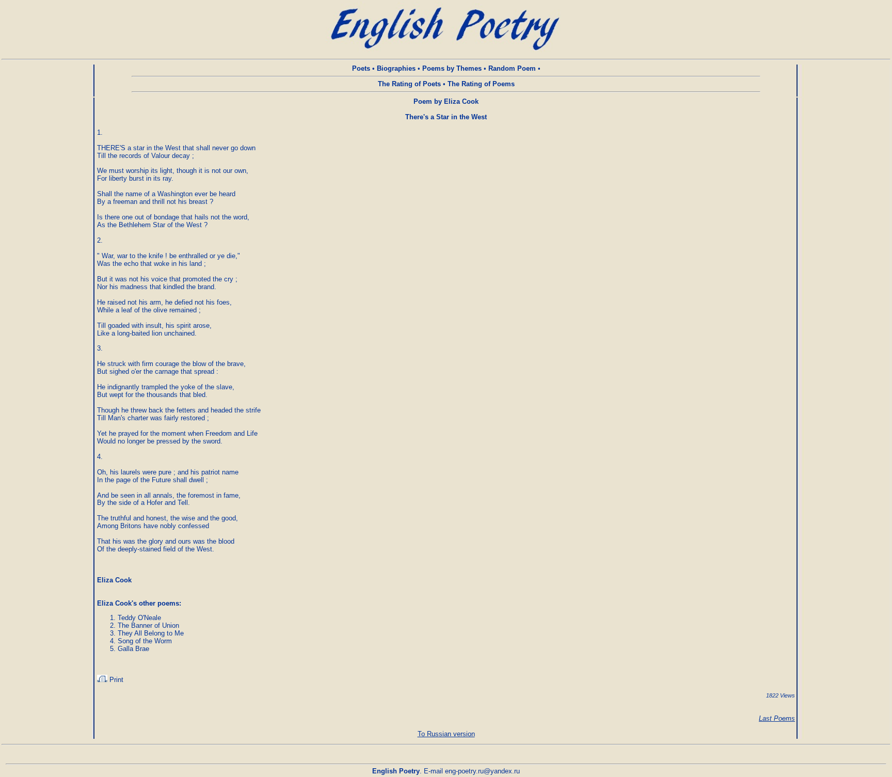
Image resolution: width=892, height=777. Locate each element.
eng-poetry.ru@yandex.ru (482, 771)
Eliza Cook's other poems (138, 603)
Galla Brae (133, 649)
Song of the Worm (145, 641)
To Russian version (446, 734)
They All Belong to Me (151, 633)
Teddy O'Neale (139, 618)
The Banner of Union (148, 625)
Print (115, 680)
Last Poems (777, 718)
